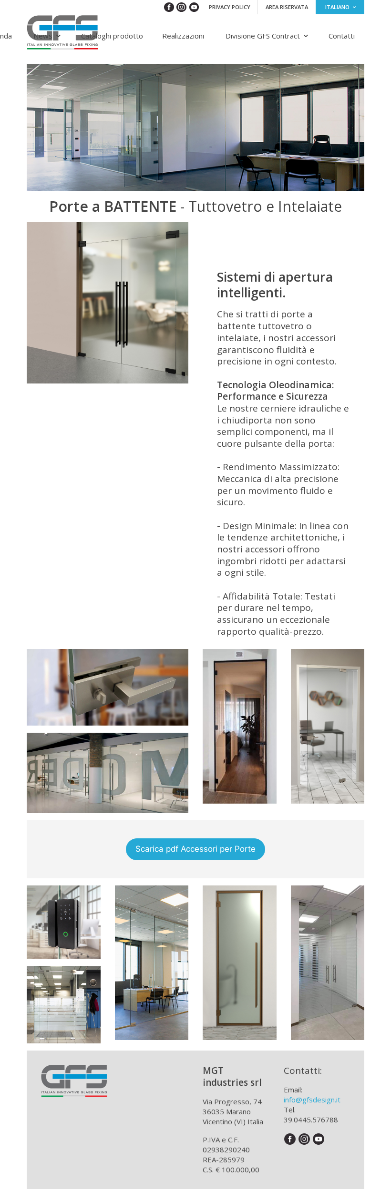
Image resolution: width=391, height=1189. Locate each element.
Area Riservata (287, 6)
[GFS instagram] (182, 7)
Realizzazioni (183, 35)
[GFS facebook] (170, 7)
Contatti (342, 35)
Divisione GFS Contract (263, 35)
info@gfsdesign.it (312, 1099)
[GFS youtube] (195, 7)
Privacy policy (229, 6)
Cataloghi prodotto (112, 35)
